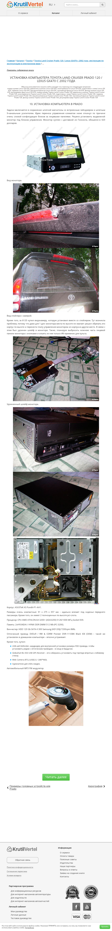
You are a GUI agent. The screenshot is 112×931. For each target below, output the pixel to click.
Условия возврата (14, 875)
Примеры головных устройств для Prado (30, 787)
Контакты (64, 876)
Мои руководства (19, 911)
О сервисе (23, 13)
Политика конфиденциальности (20, 867)
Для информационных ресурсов (26, 891)
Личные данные (18, 915)
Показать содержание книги (20, 70)
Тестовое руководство (21, 918)
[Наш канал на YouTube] (87, 907)
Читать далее (56, 777)
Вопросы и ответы (68, 869)
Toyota (29, 60)
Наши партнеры (67, 866)
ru (51, 4)
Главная (11, 60)
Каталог (56, 13)
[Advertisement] (56, 36)
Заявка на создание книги (72, 873)
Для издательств (18, 897)
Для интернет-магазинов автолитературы (31, 894)
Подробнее (29, 927)
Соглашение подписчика (17, 871)
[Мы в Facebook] (76, 907)
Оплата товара (67, 856)
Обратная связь (22, 860)
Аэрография (95, 786)
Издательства (66, 863)
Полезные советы (68, 859)
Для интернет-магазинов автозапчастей (30, 901)
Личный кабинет (89, 13)
